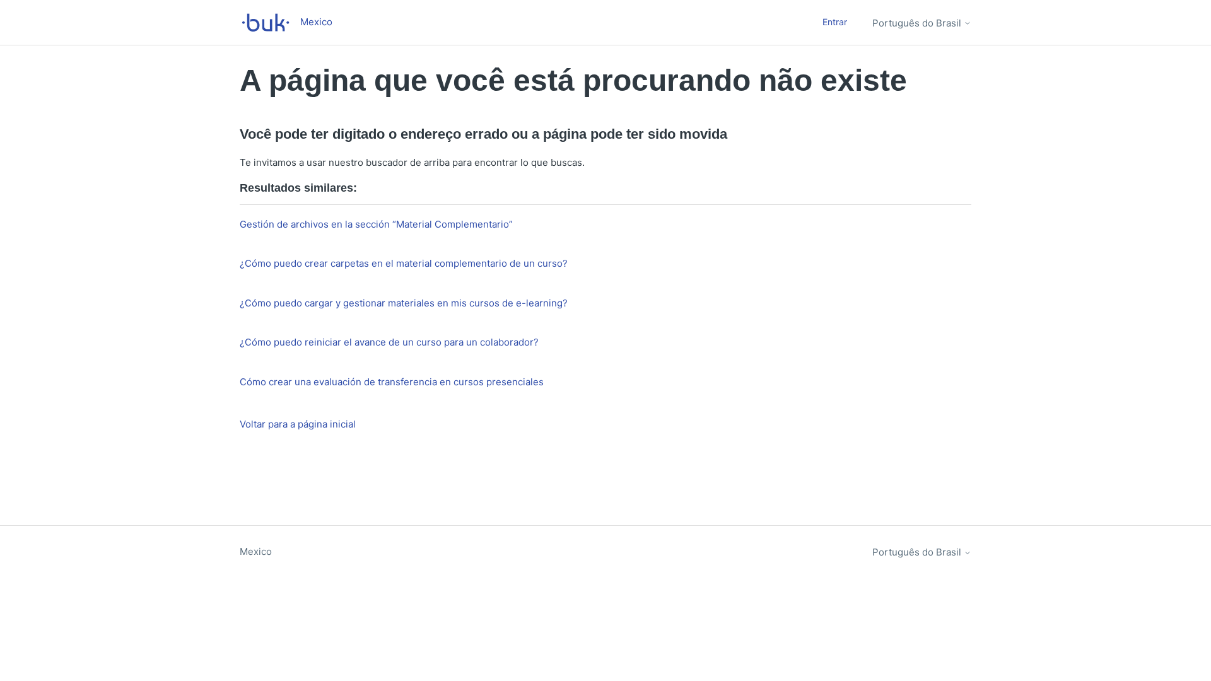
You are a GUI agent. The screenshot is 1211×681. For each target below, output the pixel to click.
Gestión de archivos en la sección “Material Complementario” (376, 224)
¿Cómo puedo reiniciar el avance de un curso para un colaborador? (389, 342)
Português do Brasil (918, 23)
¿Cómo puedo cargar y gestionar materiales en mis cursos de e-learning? (404, 303)
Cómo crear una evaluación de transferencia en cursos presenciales (392, 382)
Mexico (256, 551)
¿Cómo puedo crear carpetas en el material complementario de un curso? (404, 263)
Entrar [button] (834, 21)
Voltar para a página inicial (298, 424)
